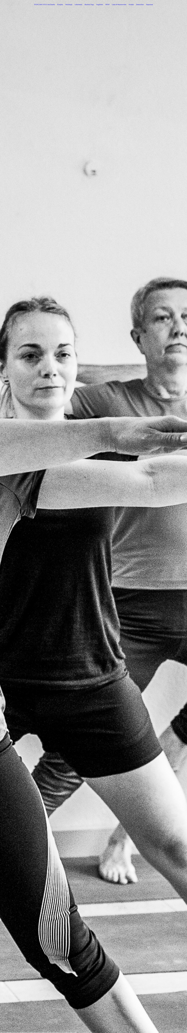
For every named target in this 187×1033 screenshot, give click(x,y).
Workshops (68, 4)
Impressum (149, 4)
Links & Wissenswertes (119, 4)
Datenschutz (140, 4)
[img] (93, 516)
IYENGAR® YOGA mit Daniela (44, 4)
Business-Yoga (89, 4)
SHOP (107, 4)
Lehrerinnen (78, 4)
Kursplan (60, 4)
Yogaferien (99, 4)
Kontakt (131, 4)
